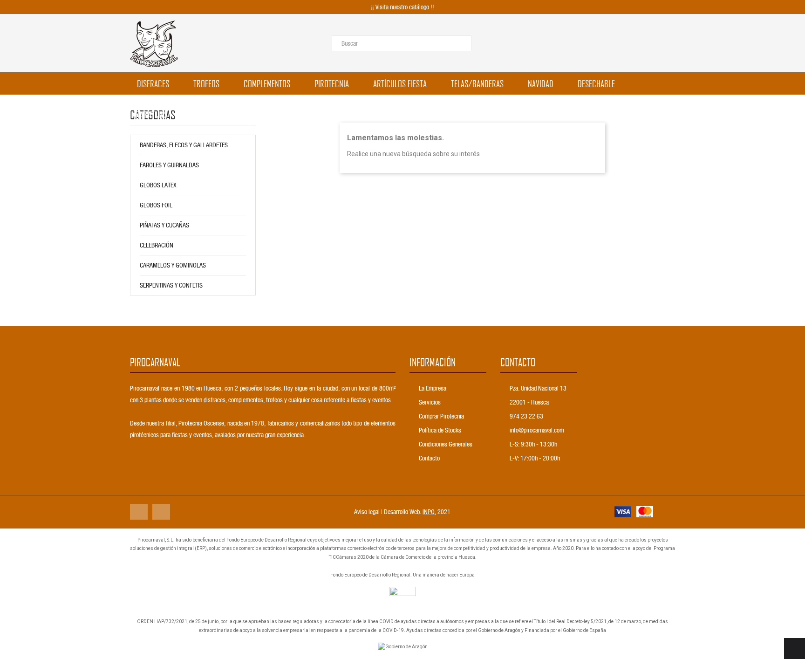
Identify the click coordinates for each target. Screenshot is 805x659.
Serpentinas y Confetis (171, 285)
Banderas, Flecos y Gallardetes (184, 145)
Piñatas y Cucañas (164, 225)
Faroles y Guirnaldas (169, 165)
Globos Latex (158, 185)
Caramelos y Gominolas (173, 265)
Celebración (156, 245)
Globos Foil (156, 205)
